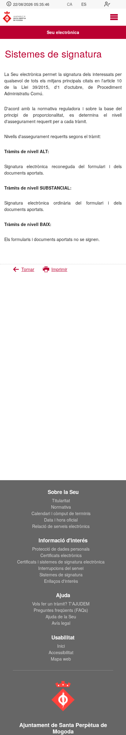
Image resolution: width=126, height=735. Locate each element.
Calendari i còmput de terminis (61, 513)
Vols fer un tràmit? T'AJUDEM (61, 604)
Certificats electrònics (61, 555)
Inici (61, 646)
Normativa (61, 507)
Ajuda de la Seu (61, 616)
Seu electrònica (63, 32)
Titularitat (61, 500)
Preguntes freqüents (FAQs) (61, 610)
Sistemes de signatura (61, 574)
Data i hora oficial (61, 520)
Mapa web (61, 659)
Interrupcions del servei (60, 568)
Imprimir (59, 269)
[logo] (17, 17)
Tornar (27, 269)
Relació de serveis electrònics (61, 526)
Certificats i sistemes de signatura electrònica (61, 562)
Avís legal (61, 623)
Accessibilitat (61, 652)
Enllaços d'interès (61, 581)
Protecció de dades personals (61, 549)
